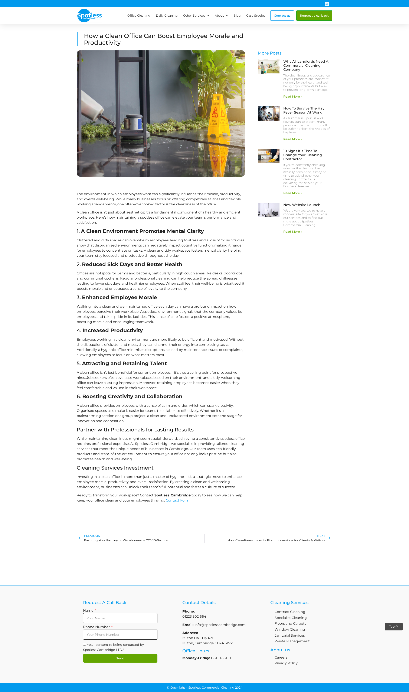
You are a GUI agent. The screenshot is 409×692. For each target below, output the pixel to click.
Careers (281, 657)
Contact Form (177, 500)
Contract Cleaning (290, 612)
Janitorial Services (290, 635)
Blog (237, 15)
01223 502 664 (194, 616)
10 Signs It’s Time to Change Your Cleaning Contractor (302, 155)
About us (280, 649)
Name (88, 611)
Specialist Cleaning (291, 618)
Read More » (292, 96)
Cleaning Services (289, 602)
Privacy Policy (286, 663)
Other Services (194, 15)
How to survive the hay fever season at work (303, 110)
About (219, 15)
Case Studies (255, 15)
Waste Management (292, 641)
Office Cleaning (138, 15)
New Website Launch (301, 205)
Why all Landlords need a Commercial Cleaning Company (305, 65)
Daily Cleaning (167, 15)
